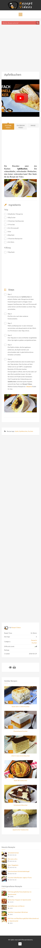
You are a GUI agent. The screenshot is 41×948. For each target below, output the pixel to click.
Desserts (34, 640)
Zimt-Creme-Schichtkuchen (20, 756)
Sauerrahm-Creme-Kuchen (20, 706)
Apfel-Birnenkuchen (20, 780)
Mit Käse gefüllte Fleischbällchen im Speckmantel (19, 893)
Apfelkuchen (23, 431)
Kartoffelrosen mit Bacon (16, 906)
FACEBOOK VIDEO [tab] (21, 126)
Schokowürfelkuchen (20, 805)
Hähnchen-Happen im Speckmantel (19, 900)
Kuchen (30, 431)
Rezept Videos (16, 627)
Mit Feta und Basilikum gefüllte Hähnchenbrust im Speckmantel (23, 920)
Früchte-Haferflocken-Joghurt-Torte (20, 877)
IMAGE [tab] (33, 125)
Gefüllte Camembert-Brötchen (18, 912)
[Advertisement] (20, 45)
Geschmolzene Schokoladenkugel (18, 871)
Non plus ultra (12, 859)
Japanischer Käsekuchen (20, 830)
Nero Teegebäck (13, 865)
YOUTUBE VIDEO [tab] (8, 126)
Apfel (17, 431)
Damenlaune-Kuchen (20, 731)
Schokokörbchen (13, 853)
